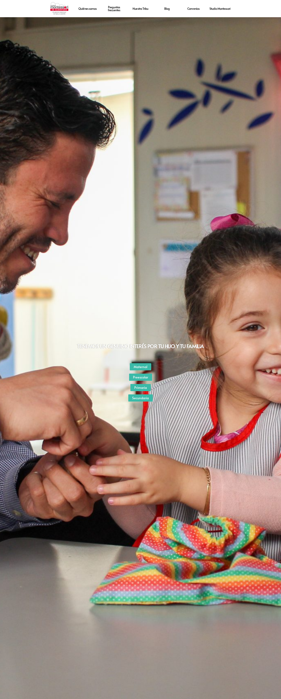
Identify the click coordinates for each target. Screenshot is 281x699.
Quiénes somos (87, 8)
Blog (167, 8)
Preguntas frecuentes (114, 8)
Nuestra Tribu (140, 8)
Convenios (193, 8)
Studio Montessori (219, 8)
